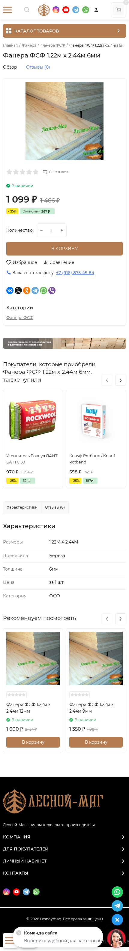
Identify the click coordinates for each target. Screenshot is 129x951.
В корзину (33, 742)
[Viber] (52, 290)
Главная (10, 45)
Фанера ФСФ (52, 45)
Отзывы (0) (38, 67)
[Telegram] (35, 290)
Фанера (29, 45)
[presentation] (106, 380)
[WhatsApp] (43, 290)
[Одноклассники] (26, 290)
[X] (18, 290)
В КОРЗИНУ (64, 248)
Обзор (10, 67)
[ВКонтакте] (10, 290)
